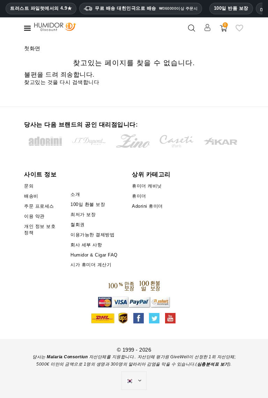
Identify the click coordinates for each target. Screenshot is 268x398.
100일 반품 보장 (231, 8)
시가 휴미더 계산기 (90, 264)
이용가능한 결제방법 (92, 234)
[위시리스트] (239, 31)
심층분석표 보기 (213, 364)
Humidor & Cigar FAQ (94, 255)
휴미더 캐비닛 (147, 186)
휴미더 (139, 196)
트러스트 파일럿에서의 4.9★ (41, 8)
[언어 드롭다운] (134, 381)
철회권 (77, 224)
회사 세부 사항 (86, 244)
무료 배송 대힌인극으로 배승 (146, 8)
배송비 (31, 196)
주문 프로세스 (39, 206)
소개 (75, 194)
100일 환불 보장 (87, 204)
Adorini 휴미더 (147, 206)
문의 (29, 186)
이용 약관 (34, 216)
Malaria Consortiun (67, 356)
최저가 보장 (83, 214)
